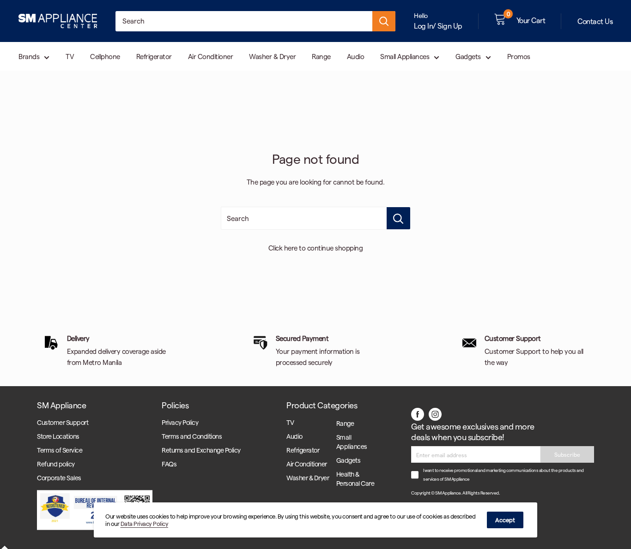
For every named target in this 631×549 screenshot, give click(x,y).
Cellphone (105, 56)
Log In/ (425, 25)
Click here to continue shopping (315, 248)
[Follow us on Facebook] (417, 414)
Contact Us (595, 21)
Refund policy (56, 464)
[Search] (383, 21)
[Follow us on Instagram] (435, 414)
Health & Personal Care (355, 478)
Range (321, 56)
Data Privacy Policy (145, 523)
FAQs (169, 464)
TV (70, 56)
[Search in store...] (398, 218)
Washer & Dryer (272, 56)
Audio (355, 56)
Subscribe (567, 454)
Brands (28, 56)
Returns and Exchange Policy (201, 450)
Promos (518, 56)
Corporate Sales (59, 478)
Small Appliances (404, 56)
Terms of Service (59, 450)
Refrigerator (154, 56)
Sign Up (449, 25)
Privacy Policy (180, 422)
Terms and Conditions (192, 436)
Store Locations (58, 436)
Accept (505, 519)
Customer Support (62, 422)
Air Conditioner (210, 56)
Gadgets (468, 56)
